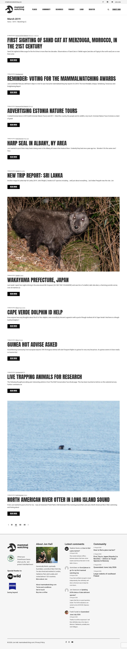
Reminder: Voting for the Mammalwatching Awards (61, 78)
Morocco (31, 35)
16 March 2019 (11, 308)
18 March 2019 (11, 138)
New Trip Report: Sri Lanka (35, 175)
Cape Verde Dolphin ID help (35, 312)
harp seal (26, 138)
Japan (21, 275)
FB (24, 372)
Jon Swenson (74, 590)
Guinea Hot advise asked (32, 344)
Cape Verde (22, 308)
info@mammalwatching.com (13, 2)
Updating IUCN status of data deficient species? (80, 592)
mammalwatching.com (26, 642)
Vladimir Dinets (75, 548)
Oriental (17, 171)
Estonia (31, 106)
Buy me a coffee (41, 592)
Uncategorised (19, 74)
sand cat (36, 35)
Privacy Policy (40, 642)
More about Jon (41, 579)
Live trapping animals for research (44, 377)
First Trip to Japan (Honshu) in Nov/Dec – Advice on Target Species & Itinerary (106, 558)
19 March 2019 (11, 74)
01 (12, 525)
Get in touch (40, 590)
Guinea (21, 340)
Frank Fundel (74, 612)
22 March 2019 (11, 35)
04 (24, 525)
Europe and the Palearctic (22, 35)
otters (25, 495)
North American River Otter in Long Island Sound (58, 500)
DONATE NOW (116, 9)
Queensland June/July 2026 (105, 567)
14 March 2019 (11, 372)
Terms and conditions (43, 587)
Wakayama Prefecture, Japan (38, 280)
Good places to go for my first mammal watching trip (80, 570)
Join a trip (118, 2)
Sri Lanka (22, 171)
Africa (17, 308)
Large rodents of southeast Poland (105, 574)
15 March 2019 (11, 340)
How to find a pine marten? (104, 550)
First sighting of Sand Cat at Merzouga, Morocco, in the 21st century (62, 43)
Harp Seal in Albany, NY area (37, 143)
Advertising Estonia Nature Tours (42, 111)
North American (19, 138)
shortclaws (73, 568)
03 (20, 525)
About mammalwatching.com (46, 585)
